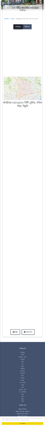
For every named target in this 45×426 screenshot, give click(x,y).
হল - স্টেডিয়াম (22, 392)
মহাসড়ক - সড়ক (22, 357)
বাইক (22, 399)
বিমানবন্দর (22, 352)
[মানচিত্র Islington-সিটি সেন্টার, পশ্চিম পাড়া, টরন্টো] (22, 88)
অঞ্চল (22, 387)
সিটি (23, 401)
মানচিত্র (18, 27)
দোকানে (22, 366)
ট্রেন (22, 394)
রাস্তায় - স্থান (22, 389)
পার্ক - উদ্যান (23, 382)
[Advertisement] (22, 51)
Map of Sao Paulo (22, 413)
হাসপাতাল (22, 371)
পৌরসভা (22, 378)
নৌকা (22, 361)
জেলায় (12, 19)
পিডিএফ (27, 27)
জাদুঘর (22, 380)
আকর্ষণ (22, 354)
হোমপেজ (6, 19)
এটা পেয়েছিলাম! (22, 423)
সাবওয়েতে (22, 373)
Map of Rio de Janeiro (22, 411)
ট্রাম (22, 396)
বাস (22, 364)
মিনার (22, 375)
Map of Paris (22, 409)
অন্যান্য (22, 359)
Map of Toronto (22, 416)
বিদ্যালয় (22, 368)
